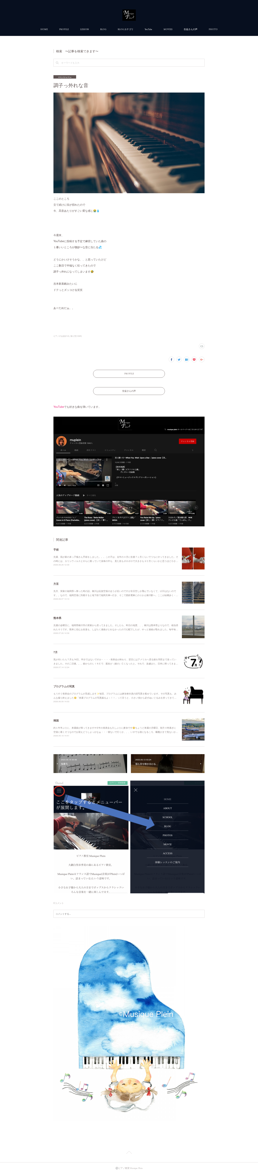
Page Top (129, 1153)
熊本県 (57, 618)
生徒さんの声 (190, 29)
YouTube (148, 29)
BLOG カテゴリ (125, 29)
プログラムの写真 (64, 686)
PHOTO (213, 29)
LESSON (84, 29)
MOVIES (168, 29)
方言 (56, 583)
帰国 (56, 720)
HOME (44, 29)
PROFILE (64, 29)
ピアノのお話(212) (61, 336)
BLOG (103, 29)
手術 (56, 549)
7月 (55, 652)
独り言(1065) (76, 336)
